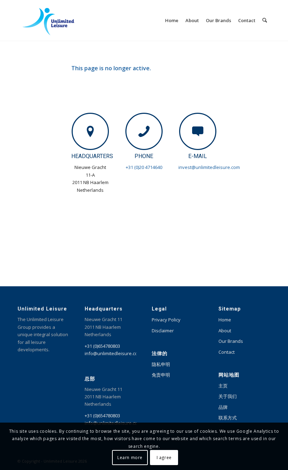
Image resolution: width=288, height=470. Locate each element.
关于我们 (227, 396)
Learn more (130, 458)
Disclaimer (163, 330)
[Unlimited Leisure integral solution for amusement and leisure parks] (48, 20)
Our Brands (230, 341)
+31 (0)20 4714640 (144, 167)
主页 (223, 386)
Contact (226, 352)
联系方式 (227, 417)
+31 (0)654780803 (102, 346)
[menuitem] (172, 20)
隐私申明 (161, 364)
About (224, 330)
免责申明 (161, 375)
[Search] (264, 20)
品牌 (223, 407)
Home (224, 319)
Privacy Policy (166, 319)
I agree (164, 458)
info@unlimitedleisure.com (113, 353)
